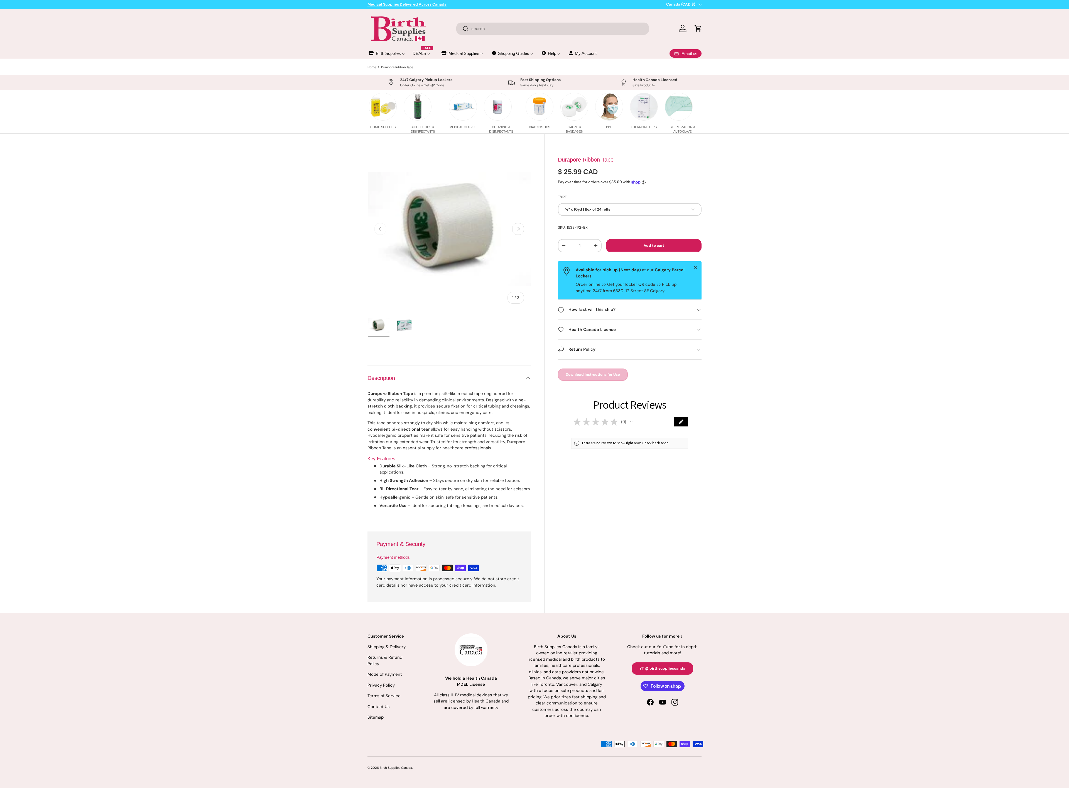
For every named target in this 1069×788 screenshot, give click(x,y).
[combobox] (552, 29)
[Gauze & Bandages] (574, 106)
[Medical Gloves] (463, 106)
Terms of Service (384, 696)
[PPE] (609, 106)
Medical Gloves (463, 127)
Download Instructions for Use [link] (593, 374)
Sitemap (375, 717)
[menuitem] (386, 53)
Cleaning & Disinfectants (501, 129)
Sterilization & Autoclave (682, 129)
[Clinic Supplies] (382, 106)
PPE (609, 127)
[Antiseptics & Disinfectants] (417, 106)
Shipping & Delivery (386, 647)
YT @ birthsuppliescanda (662, 668)
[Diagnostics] (539, 106)
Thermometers (644, 127)
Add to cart (654, 245)
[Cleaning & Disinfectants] (497, 106)
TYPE (562, 197)
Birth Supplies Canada (396, 768)
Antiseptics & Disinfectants (423, 129)
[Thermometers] (644, 106)
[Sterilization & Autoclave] (678, 106)
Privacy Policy (381, 685)
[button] (631, 421)
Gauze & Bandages (574, 129)
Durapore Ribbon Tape (397, 67)
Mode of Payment (384, 674)
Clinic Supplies (383, 127)
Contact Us (378, 706)
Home (371, 67)
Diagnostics (539, 127)
